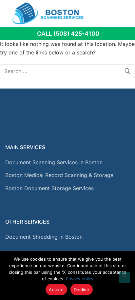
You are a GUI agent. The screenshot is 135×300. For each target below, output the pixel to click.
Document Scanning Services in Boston (54, 162)
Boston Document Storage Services (49, 188)
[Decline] (124, 277)
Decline (81, 289)
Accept (56, 289)
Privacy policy (79, 278)
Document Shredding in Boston (44, 236)
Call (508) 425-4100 (68, 33)
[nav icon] (121, 13)
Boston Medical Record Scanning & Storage (59, 175)
